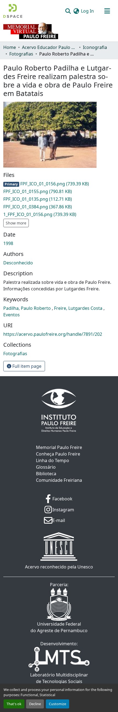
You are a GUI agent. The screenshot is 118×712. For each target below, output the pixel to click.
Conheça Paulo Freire (58, 454)
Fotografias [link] (21, 54)
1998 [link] (8, 243)
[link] (59, 183)
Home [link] (9, 47)
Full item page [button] (26, 366)
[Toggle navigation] (107, 11)
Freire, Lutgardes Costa (78, 308)
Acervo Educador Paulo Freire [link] (49, 47)
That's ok (14, 703)
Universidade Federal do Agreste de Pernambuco (59, 627)
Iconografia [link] (95, 47)
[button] (12, 11)
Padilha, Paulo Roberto (27, 308)
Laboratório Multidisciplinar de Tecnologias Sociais (59, 678)
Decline (35, 703)
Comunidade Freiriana (59, 480)
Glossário (46, 467)
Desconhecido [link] (18, 263)
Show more (16, 223)
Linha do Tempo (52, 460)
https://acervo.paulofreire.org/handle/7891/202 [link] (52, 334)
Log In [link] (87, 11)
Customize (57, 703)
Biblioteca (46, 474)
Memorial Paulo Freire (59, 447)
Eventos (11, 315)
